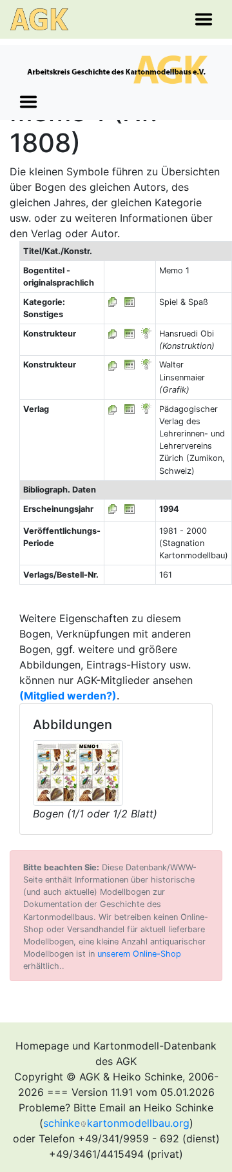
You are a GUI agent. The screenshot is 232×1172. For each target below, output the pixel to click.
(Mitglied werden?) (68, 695)
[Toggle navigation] (204, 19)
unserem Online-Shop (139, 954)
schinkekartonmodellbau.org (116, 1123)
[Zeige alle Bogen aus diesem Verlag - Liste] (113, 409)
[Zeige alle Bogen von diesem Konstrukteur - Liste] (113, 333)
